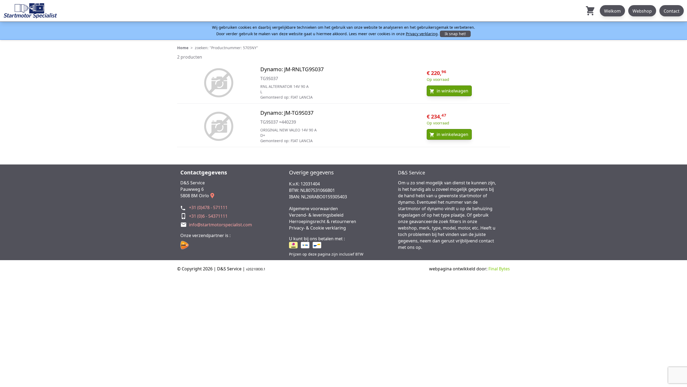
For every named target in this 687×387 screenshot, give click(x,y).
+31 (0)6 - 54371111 (208, 216)
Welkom (612, 11)
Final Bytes (499, 269)
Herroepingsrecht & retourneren (322, 221)
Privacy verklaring (422, 33)
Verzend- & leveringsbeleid (316, 215)
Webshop (642, 11)
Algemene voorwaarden (313, 209)
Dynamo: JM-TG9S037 (286, 112)
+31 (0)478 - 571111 (208, 207)
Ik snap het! (455, 33)
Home (182, 47)
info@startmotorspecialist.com (220, 225)
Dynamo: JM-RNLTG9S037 (292, 69)
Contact (671, 11)
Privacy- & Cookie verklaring (317, 228)
